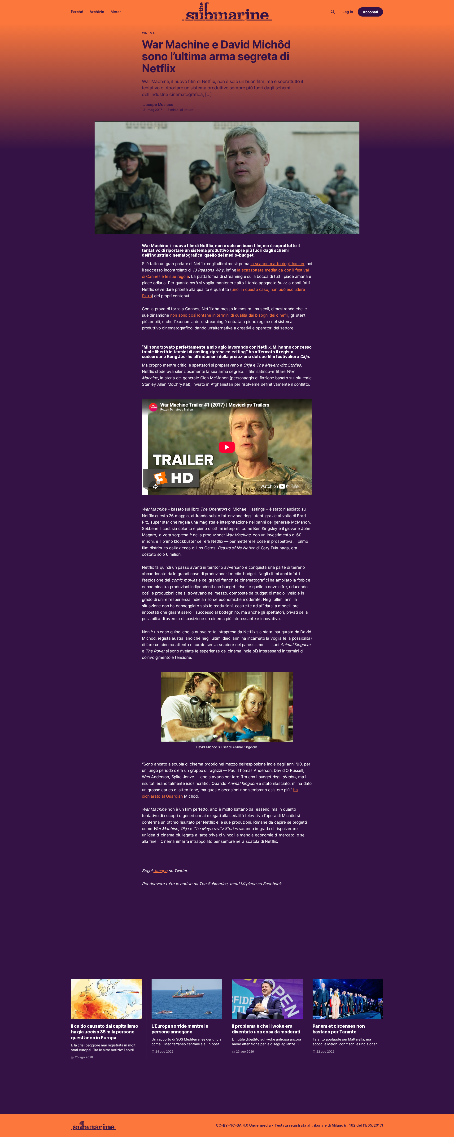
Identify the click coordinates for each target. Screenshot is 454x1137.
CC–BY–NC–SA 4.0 (232, 1125)
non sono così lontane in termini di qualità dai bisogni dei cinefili (229, 315)
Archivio (97, 11)
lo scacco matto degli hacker (277, 263)
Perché (77, 11)
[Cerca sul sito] (332, 12)
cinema (148, 33)
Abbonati (370, 12)
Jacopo (160, 870)
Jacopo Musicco (158, 104)
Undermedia (260, 1125)
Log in (348, 11)
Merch (116, 11)
